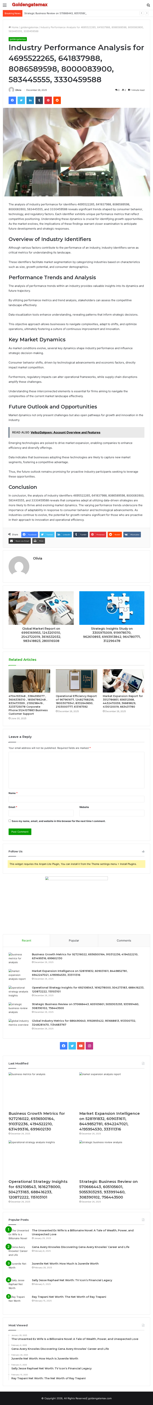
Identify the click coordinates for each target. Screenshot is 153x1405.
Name (13, 793)
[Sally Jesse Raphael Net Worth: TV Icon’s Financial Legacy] (19, 1285)
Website (84, 807)
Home (14, 27)
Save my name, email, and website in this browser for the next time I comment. (59, 821)
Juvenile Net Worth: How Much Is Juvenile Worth (65, 1263)
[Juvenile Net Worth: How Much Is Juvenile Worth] (19, 1269)
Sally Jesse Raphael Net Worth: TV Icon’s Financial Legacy (72, 1280)
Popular (74, 940)
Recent (26, 940)
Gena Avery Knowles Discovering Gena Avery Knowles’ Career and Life (80, 1247)
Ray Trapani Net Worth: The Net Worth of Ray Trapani (69, 1297)
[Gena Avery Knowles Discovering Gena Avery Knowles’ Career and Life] (19, 1252)
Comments (124, 940)
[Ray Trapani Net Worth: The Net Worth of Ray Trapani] (19, 1302)
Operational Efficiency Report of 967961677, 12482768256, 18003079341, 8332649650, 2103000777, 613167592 (76, 701)
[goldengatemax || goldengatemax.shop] (30, 5)
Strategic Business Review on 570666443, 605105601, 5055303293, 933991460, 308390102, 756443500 (85, 13)
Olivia (18, 90)
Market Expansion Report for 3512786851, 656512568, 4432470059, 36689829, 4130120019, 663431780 (123, 701)
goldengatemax (29, 27)
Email (13, 807)
